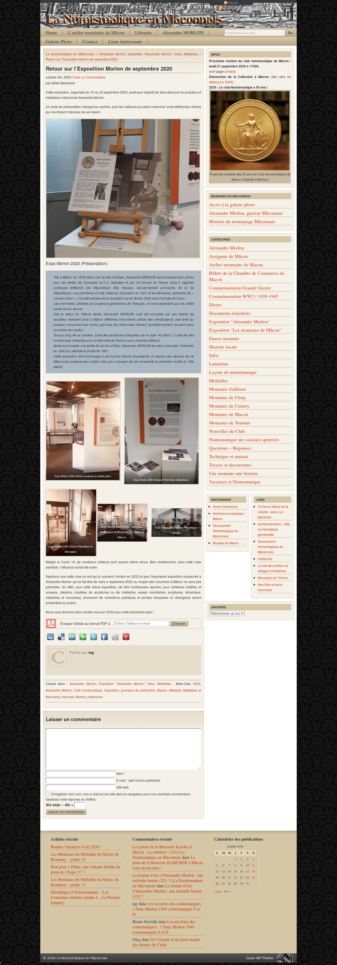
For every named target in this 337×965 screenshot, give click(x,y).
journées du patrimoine (138, 690)
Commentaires (233, 8)
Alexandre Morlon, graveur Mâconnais (246, 213)
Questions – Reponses (230, 448)
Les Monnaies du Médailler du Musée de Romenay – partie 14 (85, 856)
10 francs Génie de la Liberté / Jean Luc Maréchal (273, 511)
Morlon (81, 696)
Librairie (143, 32)
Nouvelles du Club (227, 431)
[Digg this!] (51, 636)
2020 (196, 683)
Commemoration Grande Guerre (240, 288)
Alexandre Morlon (112, 54)
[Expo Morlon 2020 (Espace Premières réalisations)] (161, 430)
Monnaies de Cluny (227, 397)
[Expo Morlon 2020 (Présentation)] (123, 188)
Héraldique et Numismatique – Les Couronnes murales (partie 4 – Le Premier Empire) (85, 897)
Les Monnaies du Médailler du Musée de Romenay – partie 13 (85, 881)
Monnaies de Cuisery (229, 406)
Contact (90, 41)
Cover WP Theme (259, 958)
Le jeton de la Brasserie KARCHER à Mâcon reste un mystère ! (167, 862)
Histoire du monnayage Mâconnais (242, 221)
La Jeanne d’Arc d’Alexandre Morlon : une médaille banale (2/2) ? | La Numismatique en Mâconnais (167, 880)
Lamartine (219, 363)
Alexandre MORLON (183, 32)
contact (229, 71)
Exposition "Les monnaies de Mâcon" (245, 330)
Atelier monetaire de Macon (236, 264)
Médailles (191, 54)
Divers (215, 304)
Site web (122, 787)
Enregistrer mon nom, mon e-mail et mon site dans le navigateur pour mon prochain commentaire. (121, 794)
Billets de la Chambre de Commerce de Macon (246, 276)
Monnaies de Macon (228, 414)
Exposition (111, 690)
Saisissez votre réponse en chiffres (71, 799)
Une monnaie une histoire (233, 473)
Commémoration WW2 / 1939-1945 (243, 296)
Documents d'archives (230, 313)
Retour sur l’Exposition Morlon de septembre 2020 (82, 59)
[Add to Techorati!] (83, 636)
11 (253, 865)
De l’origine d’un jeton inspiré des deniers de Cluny (166, 942)
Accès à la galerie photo (232, 204)
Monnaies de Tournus (229, 422)
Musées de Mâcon (226, 543)
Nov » (228, 891)
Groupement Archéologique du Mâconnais (225, 530)
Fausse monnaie (224, 338)
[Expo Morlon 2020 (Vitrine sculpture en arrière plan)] (83, 430)
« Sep (217, 891)
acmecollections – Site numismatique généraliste (274, 529)
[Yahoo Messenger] (126, 636)
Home (51, 32)
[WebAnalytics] (0, 962)
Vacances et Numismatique (235, 481)
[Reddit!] (116, 636)
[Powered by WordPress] (286, 958)
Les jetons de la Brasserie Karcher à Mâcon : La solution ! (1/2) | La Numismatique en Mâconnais (162, 852)
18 (253, 871)
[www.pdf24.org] (51, 623)
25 (253, 877)
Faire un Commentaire (89, 77)
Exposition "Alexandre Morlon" (150, 54)
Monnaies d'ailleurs (227, 389)
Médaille (175, 690)
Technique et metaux (229, 456)
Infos (178, 54)
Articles (233, 2)
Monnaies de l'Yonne (273, 577)
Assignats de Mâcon (228, 256)
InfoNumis (265, 558)
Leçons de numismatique (233, 372)
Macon (162, 690)
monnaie (68, 696)
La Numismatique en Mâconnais (70, 54)
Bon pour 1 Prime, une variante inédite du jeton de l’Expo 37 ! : (85, 869)
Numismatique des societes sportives (244, 439)
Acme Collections (225, 506)
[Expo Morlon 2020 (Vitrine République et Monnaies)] (71, 522)
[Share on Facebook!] (105, 636)
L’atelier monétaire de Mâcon (96, 32)
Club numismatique (88, 690)
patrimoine (95, 696)
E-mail (121, 780)
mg (91, 652)
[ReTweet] (94, 636)
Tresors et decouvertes (230, 465)
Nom (119, 773)
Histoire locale (223, 347)
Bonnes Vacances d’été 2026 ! (76, 846)
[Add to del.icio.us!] (62, 636)
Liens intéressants (125, 41)
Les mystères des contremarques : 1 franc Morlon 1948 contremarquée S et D (167, 909)
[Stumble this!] (72, 636)
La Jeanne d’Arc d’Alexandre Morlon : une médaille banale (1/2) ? (167, 891)
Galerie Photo (59, 41)
